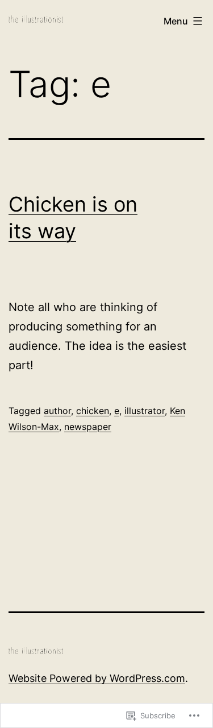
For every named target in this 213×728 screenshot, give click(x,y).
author (57, 410)
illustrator (144, 410)
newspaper (87, 426)
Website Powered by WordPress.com (97, 678)
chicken (92, 410)
